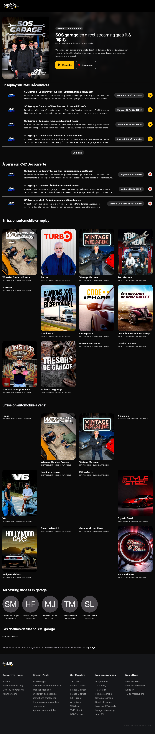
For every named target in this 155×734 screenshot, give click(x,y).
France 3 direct (78, 689)
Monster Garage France (16, 389)
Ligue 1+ (129, 689)
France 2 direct (78, 685)
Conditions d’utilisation (44, 697)
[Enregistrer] (150, 174)
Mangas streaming (105, 710)
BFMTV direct (77, 714)
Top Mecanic (125, 277)
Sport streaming (103, 702)
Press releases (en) (12, 685)
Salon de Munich (50, 528)
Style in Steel (125, 518)
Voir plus (77, 152)
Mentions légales (42, 689)
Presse (6, 681)
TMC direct (76, 710)
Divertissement (63, 43)
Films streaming (103, 693)
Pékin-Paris (86, 472)
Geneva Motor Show (91, 528)
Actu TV (99, 714)
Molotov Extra (132, 681)
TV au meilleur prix (134, 693)
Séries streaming (104, 697)
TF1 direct (75, 681)
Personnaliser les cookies (46, 702)
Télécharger (39, 706)
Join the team (9, 693)
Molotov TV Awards (105, 706)
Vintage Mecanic (89, 277)
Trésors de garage (52, 389)
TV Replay (100, 685)
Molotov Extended (135, 685)
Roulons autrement (90, 343)
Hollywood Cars (11, 574)
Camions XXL (48, 333)
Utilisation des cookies (45, 693)
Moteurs (7, 287)
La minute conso (127, 343)
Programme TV (103, 681)
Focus (5, 416)
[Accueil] (11, 6)
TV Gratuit (100, 689)
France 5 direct (78, 693)
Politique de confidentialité (47, 685)
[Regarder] (150, 95)
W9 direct (75, 706)
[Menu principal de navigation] (149, 6)
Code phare (86, 333)
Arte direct (76, 702)
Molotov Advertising (13, 689)
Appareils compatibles (44, 710)
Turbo (44, 277)
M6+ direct (76, 697)
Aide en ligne (39, 681)
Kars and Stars (126, 574)
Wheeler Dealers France (16, 277)
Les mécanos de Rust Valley (134, 333)
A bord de (123, 416)
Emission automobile (83, 43)
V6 (4, 518)
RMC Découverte (10, 636)
